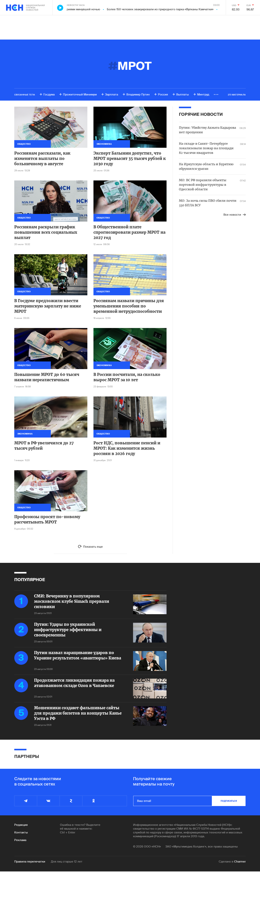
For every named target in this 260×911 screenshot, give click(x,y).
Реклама (20, 840)
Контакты (21, 832)
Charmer (240, 861)
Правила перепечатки (29, 861)
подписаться (229, 801)
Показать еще (93, 547)
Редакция (21, 825)
